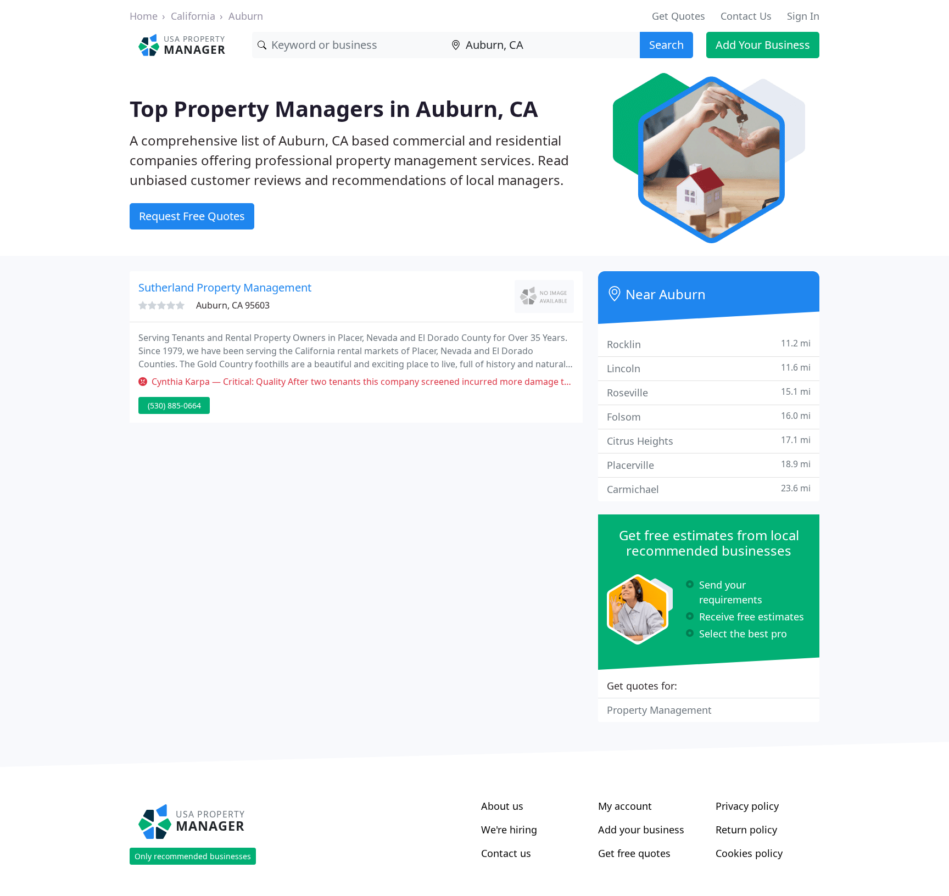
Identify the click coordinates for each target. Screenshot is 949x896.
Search (666, 44)
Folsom (709, 416)
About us (502, 806)
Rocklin (709, 344)
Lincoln (709, 368)
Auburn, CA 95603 (233, 305)
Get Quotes (678, 16)
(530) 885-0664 (174, 405)
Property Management (659, 709)
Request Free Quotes (192, 216)
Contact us (506, 853)
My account (625, 806)
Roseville (709, 392)
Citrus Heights (709, 440)
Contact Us (746, 16)
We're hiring (509, 829)
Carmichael (709, 489)
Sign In (803, 16)
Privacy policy (747, 806)
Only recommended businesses (193, 856)
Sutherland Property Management (224, 287)
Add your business (641, 829)
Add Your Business (763, 44)
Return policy (746, 829)
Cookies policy (749, 853)
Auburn (245, 16)
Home (144, 16)
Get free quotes (634, 853)
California (193, 16)
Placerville (709, 465)
